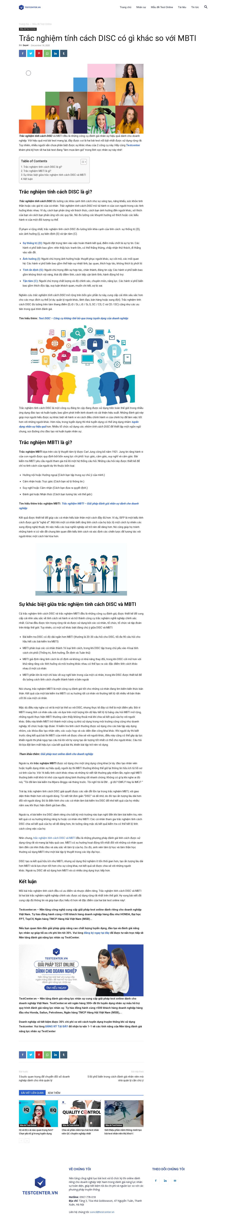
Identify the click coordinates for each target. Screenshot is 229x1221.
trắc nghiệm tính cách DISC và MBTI (54, 838)
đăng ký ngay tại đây (96, 932)
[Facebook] (22, 53)
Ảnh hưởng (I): (32, 258)
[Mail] (175, 1180)
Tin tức (195, 7)
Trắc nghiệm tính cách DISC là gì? (42, 166)
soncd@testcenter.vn (102, 1212)
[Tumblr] (63, 53)
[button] (205, 7)
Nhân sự (141, 7)
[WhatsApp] (47, 53)
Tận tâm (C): (30, 281)
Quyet (25, 45)
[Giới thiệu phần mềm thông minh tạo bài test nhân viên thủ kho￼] (123, 1113)
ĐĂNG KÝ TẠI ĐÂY (56, 1026)
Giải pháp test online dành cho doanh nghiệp (66, 754)
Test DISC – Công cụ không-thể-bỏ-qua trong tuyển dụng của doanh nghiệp (83, 318)
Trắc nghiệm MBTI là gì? (37, 171)
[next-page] (27, 1140)
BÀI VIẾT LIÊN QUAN (32, 1092)
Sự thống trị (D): (33, 243)
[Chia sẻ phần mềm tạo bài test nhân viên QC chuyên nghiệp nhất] (81, 1113)
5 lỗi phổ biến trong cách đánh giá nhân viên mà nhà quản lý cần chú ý (115, 1078)
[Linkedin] (55, 53)
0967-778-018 (88, 1197)
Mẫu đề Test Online (162, 7)
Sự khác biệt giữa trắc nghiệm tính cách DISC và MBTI (54, 174)
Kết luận (28, 179)
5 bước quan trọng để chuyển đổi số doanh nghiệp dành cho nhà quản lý (44, 1078)
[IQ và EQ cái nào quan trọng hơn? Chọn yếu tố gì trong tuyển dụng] (38, 1113)
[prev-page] (21, 1140)
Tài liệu (182, 7)
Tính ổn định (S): (33, 270)
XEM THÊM (54, 1092)
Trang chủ (125, 7)
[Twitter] (30, 53)
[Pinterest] (39, 53)
